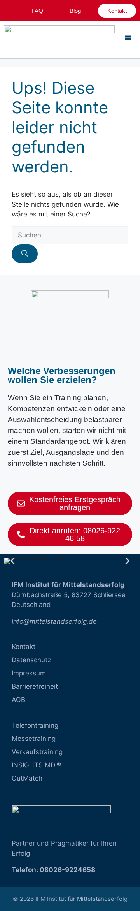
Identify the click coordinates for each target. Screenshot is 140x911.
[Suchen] (25, 253)
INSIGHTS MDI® (36, 765)
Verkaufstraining (37, 752)
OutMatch (27, 778)
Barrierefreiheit (35, 686)
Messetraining (34, 738)
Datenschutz (31, 660)
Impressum (29, 673)
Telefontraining (35, 725)
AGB (18, 699)
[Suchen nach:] (70, 235)
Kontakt (23, 647)
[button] (13, 561)
